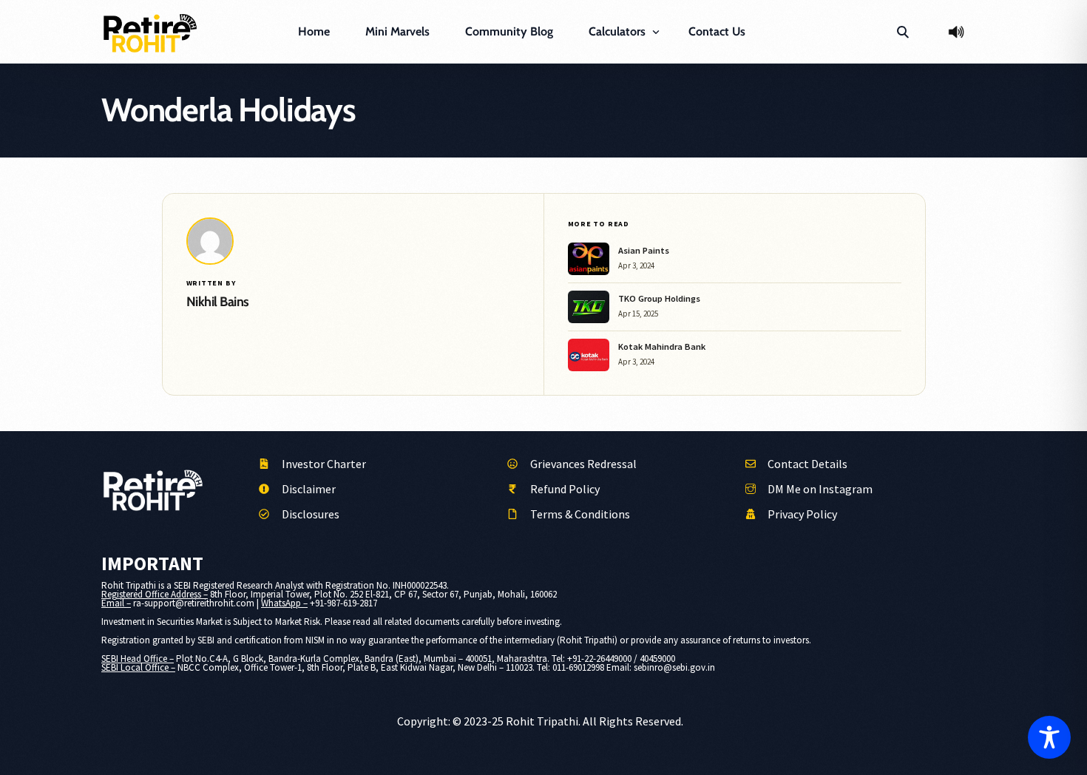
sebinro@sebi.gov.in (674, 667)
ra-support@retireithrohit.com (193, 603)
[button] (902, 32)
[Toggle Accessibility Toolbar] (1049, 737)
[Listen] (956, 31)
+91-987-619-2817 (343, 603)
